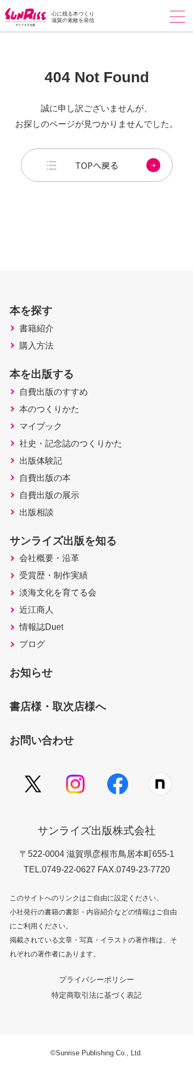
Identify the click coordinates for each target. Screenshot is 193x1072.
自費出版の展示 (49, 495)
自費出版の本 (45, 478)
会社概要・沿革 (49, 558)
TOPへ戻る (96, 165)
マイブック (40, 426)
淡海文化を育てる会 (57, 592)
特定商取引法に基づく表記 (96, 995)
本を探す (31, 310)
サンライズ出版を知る (63, 540)
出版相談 (36, 512)
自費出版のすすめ (53, 392)
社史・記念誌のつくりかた (70, 443)
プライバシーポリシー (96, 979)
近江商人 (36, 610)
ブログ (32, 644)
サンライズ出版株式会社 (96, 830)
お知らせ (31, 672)
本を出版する (42, 374)
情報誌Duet (41, 627)
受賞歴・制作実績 (53, 575)
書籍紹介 (36, 328)
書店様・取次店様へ (58, 706)
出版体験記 (40, 461)
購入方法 (36, 346)
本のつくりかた (49, 409)
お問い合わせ (42, 740)
